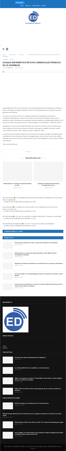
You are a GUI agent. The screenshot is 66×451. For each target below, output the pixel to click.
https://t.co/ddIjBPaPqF (9, 200)
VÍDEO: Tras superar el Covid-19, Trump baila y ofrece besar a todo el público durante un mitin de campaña (38, 379)
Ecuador (22, 54)
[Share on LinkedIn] (38, 152)
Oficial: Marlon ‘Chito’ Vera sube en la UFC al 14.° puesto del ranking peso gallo (39, 422)
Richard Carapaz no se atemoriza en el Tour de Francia (32, 403)
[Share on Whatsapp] (39, 152)
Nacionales (13, 54)
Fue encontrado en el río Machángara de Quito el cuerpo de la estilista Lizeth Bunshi (39, 274)
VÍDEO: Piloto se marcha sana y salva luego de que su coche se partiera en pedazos (38, 389)
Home (4, 54)
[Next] (29, 2)
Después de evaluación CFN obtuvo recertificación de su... (48, 184)
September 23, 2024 (30, 211)
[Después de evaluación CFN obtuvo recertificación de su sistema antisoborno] (48, 171)
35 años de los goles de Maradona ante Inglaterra (30, 357)
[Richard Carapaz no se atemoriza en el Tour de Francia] (8, 405)
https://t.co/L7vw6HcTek (9, 209)
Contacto (28, 5)
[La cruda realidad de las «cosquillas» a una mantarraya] (8, 370)
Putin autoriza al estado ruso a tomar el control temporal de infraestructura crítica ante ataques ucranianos (38, 285)
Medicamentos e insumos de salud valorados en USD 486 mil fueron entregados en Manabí (36, 254)
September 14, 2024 (30, 225)
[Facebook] (49, 49)
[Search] (62, 49)
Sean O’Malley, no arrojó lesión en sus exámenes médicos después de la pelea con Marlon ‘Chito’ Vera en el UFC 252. (39, 433)
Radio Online (36, 5)
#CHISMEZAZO (17, 224)
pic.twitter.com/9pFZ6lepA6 (46, 224)
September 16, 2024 (30, 218)
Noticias (43, 5)
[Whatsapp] (58, 49)
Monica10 (10, 68)
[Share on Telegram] (41, 152)
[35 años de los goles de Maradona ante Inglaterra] (8, 360)
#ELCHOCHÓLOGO (8, 198)
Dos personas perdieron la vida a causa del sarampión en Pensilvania (36, 242)
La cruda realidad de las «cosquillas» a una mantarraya (32, 368)
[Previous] (27, 2)
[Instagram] (52, 49)
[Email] (56, 49)
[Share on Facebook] (34, 152)
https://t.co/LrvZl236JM (54, 216)
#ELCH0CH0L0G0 (7, 207)
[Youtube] (54, 49)
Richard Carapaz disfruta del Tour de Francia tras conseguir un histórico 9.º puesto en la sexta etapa (32, 414)
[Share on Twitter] (36, 152)
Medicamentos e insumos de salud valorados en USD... (17, 184)
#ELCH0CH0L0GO (8, 224)
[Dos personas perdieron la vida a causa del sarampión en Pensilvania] (8, 245)
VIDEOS (22, 5)
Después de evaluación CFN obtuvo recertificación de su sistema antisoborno (39, 263)
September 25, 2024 (30, 202)
